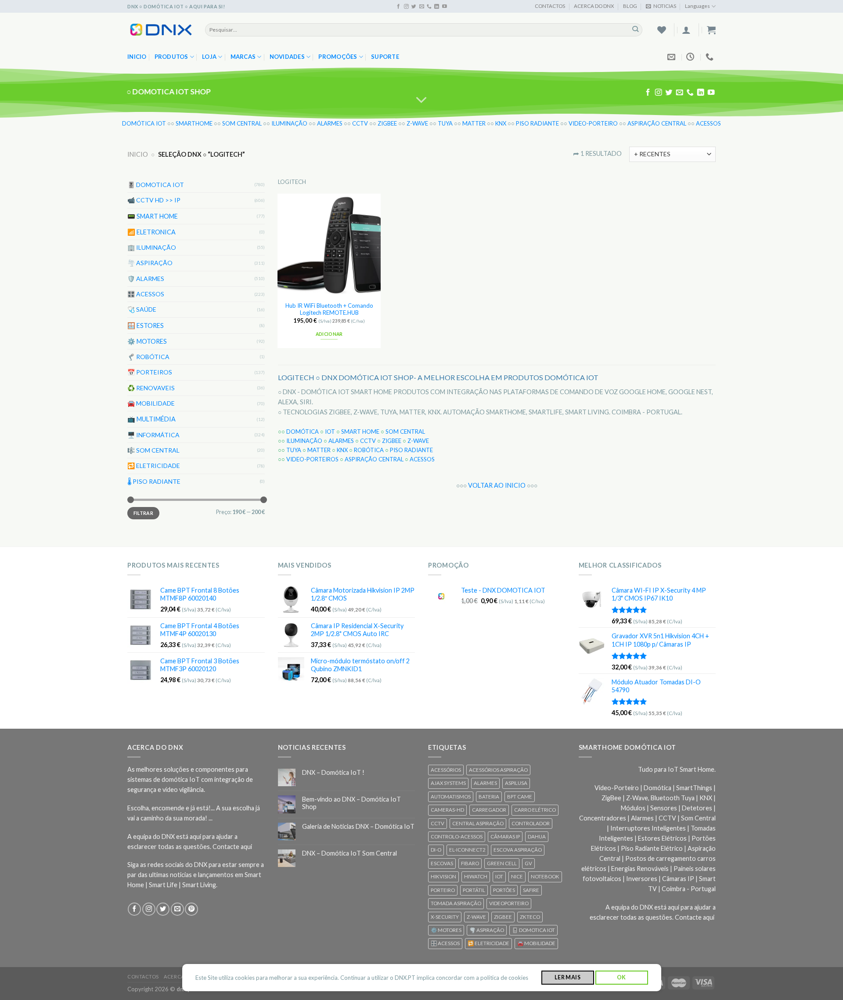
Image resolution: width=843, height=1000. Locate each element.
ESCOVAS (442, 863)
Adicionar (329, 334)
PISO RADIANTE (537, 123)
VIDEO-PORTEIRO (593, 123)
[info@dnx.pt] (672, 57)
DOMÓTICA (302, 431)
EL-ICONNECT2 (467, 850)
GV (528, 863)
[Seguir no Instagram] (406, 6)
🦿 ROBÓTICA (148, 356)
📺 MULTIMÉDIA (151, 419)
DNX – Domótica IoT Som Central (349, 853)
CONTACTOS (550, 6)
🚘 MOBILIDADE (151, 403)
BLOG (630, 6)
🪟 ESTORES (145, 325)
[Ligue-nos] (429, 6)
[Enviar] (635, 29)
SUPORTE (385, 56)
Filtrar (143, 513)
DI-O (436, 850)
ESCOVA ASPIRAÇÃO (518, 850)
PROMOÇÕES (337, 56)
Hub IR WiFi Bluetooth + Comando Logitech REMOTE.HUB (329, 309)
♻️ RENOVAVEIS (151, 387)
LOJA (209, 56)
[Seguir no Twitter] (413, 6)
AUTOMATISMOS (451, 796)
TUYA (445, 123)
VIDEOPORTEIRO (509, 903)
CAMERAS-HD (447, 810)
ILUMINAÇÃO (289, 123)
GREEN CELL (502, 863)
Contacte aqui (232, 846)
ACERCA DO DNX (594, 6)
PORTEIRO (443, 890)
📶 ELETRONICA (151, 231)
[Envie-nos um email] (421, 6)
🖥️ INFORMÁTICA (153, 434)
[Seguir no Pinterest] (191, 909)
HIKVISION (443, 876)
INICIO (137, 154)
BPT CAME (519, 796)
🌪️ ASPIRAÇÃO (150, 262)
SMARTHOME (194, 123)
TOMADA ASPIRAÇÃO (456, 903)
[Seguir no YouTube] (444, 6)
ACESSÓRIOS (446, 770)
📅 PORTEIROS (149, 372)
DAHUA (537, 836)
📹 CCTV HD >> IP (153, 200)
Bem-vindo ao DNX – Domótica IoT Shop (351, 802)
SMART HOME (360, 431)
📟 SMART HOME (152, 215)
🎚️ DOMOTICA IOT (155, 184)
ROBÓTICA (369, 449)
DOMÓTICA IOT (144, 123)
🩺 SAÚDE (141, 309)
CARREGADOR (489, 810)
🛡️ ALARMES (145, 278)
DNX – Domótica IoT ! (333, 772)
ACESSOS (708, 123)
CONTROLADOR (531, 823)
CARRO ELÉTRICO (535, 810)
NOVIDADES (287, 56)
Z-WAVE (417, 123)
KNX (500, 123)
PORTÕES (504, 890)
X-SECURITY (445, 917)
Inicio (137, 56)
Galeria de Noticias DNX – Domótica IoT (358, 826)
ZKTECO (530, 917)
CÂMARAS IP (505, 836)
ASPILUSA (516, 783)
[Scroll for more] (421, 100)
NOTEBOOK (545, 876)
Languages (697, 6)
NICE (517, 876)
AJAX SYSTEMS (448, 783)
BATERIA (489, 796)
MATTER (474, 123)
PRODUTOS (171, 56)
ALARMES (329, 123)
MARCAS (243, 56)
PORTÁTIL (474, 890)
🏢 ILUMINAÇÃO (151, 247)
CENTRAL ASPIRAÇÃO (478, 823)
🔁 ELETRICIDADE (153, 465)
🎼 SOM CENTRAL (153, 449)
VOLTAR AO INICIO (497, 485)
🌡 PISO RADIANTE (153, 481)
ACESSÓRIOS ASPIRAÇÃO (498, 770)
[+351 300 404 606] (711, 57)
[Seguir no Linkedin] (436, 6)
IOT (330, 431)
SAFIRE (531, 890)
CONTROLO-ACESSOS (457, 836)
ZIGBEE (387, 123)
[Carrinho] (711, 30)
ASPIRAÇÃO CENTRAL (656, 123)
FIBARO (470, 863)
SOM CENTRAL (242, 123)
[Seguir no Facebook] (398, 6)
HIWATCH (475, 876)
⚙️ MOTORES (147, 341)
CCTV (360, 123)
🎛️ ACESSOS (145, 294)
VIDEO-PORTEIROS (312, 459)
